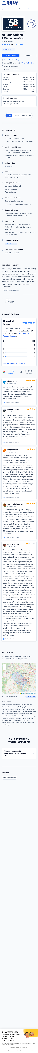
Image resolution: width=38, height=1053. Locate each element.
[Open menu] (35, 3)
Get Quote (27, 55)
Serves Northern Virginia (12, 60)
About (9, 115)
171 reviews (19, 44)
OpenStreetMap (31, 693)
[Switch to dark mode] (30, 3)
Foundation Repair (9, 777)
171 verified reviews (27, 63)
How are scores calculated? (13, 363)
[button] (4, 665)
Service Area (26, 115)
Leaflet (23, 693)
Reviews (16, 115)
